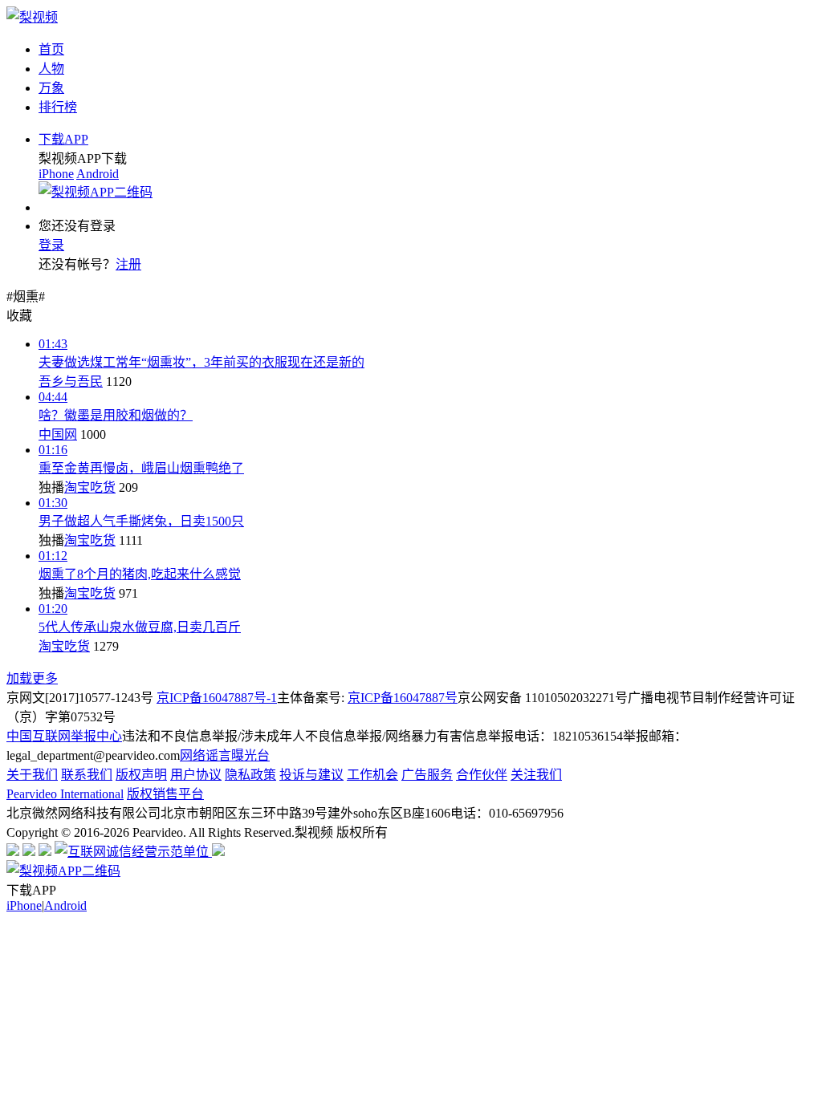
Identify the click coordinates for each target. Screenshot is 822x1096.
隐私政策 (250, 774)
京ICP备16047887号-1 (217, 697)
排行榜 (58, 107)
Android (97, 174)
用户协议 (196, 774)
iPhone (56, 174)
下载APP (63, 139)
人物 (51, 68)
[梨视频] (32, 17)
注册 (128, 264)
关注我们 (536, 774)
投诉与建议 (311, 774)
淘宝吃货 (90, 487)
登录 (51, 245)
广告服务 (427, 774)
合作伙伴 (481, 774)
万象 (51, 88)
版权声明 (141, 774)
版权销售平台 (165, 794)
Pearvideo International (65, 794)
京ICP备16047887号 (403, 697)
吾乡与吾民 (71, 381)
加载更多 (32, 678)
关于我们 (32, 774)
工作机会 (372, 774)
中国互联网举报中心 (64, 736)
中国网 (58, 434)
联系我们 (86, 774)
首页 (51, 49)
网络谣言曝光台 (225, 755)
